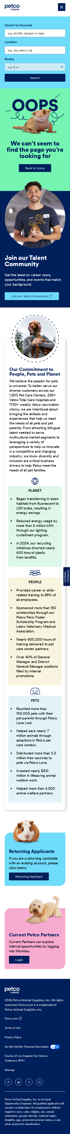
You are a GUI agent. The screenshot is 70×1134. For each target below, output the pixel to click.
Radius (9, 59)
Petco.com (11, 1018)
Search (35, 78)
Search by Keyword (18, 25)
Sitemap (9, 1070)
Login (19, 960)
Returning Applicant (28, 876)
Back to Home (35, 168)
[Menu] (61, 7)
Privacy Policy (13, 1037)
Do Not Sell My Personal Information (27, 1046)
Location (11, 42)
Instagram (39, 1082)
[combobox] (35, 50)
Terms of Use (12, 1028)
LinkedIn (18, 1082)
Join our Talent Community (29, 296)
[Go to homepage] (13, 7)
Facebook (8, 1082)
